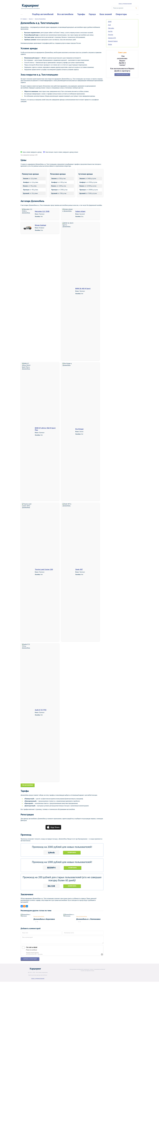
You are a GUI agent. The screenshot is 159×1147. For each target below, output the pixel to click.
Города (92, 14)
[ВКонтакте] (22, 906)
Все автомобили (65, 14)
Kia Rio (110, 31)
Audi (109, 25)
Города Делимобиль (38, 916)
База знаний (106, 14)
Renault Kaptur (113, 41)
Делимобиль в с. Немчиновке (88, 919)
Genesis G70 (112, 38)
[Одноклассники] (24, 906)
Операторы (121, 14)
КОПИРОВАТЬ (72, 852)
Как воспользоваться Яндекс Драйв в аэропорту (122, 69)
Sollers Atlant (80, 211)
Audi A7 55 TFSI (40, 710)
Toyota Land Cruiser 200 (44, 569)
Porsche (110, 35)
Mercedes (111, 28)
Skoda (110, 44)
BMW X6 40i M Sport (83, 288)
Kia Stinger (79, 429)
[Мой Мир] (27, 906)
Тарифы (81, 14)
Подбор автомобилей (42, 14)
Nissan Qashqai (40, 225)
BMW (109, 21)
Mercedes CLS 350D (42, 211)
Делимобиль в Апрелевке (44, 919)
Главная (24, 18)
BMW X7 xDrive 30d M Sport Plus (45, 429)
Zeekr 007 (79, 569)
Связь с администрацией (125, 3)
